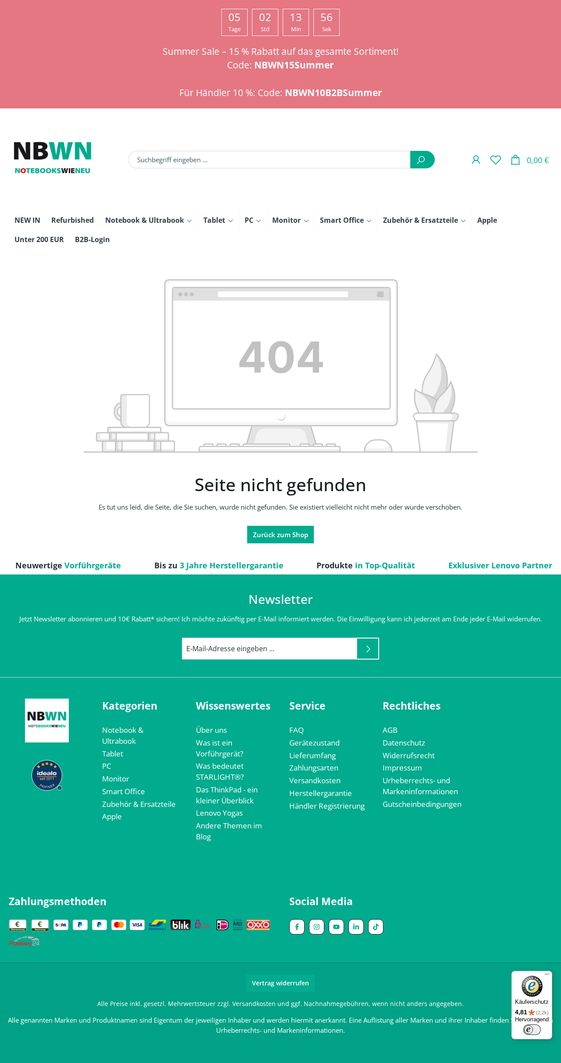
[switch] (532, 1029)
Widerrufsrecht (409, 755)
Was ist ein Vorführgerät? (219, 748)
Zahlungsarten (313, 768)
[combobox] (269, 159)
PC (106, 766)
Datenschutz (404, 743)
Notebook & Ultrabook (122, 735)
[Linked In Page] (356, 927)
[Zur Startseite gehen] (52, 159)
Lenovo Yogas (219, 813)
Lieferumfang (312, 755)
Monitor (115, 779)
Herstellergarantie (320, 793)
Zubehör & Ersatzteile (139, 804)
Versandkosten (315, 780)
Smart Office (123, 791)
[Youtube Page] (336, 927)
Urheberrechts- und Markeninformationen (420, 785)
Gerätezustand (314, 743)
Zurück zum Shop (280, 534)
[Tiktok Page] (375, 927)
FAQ (296, 730)
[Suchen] (422, 159)
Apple (112, 816)
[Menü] (547, 976)
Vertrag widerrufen (280, 983)
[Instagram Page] (316, 927)
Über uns (211, 730)
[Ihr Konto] (476, 159)
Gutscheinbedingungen (422, 804)
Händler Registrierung (327, 806)
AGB (390, 730)
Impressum (402, 768)
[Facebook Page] (297, 927)
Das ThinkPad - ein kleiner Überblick (227, 795)
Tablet (112, 754)
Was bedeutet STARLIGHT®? (220, 771)
